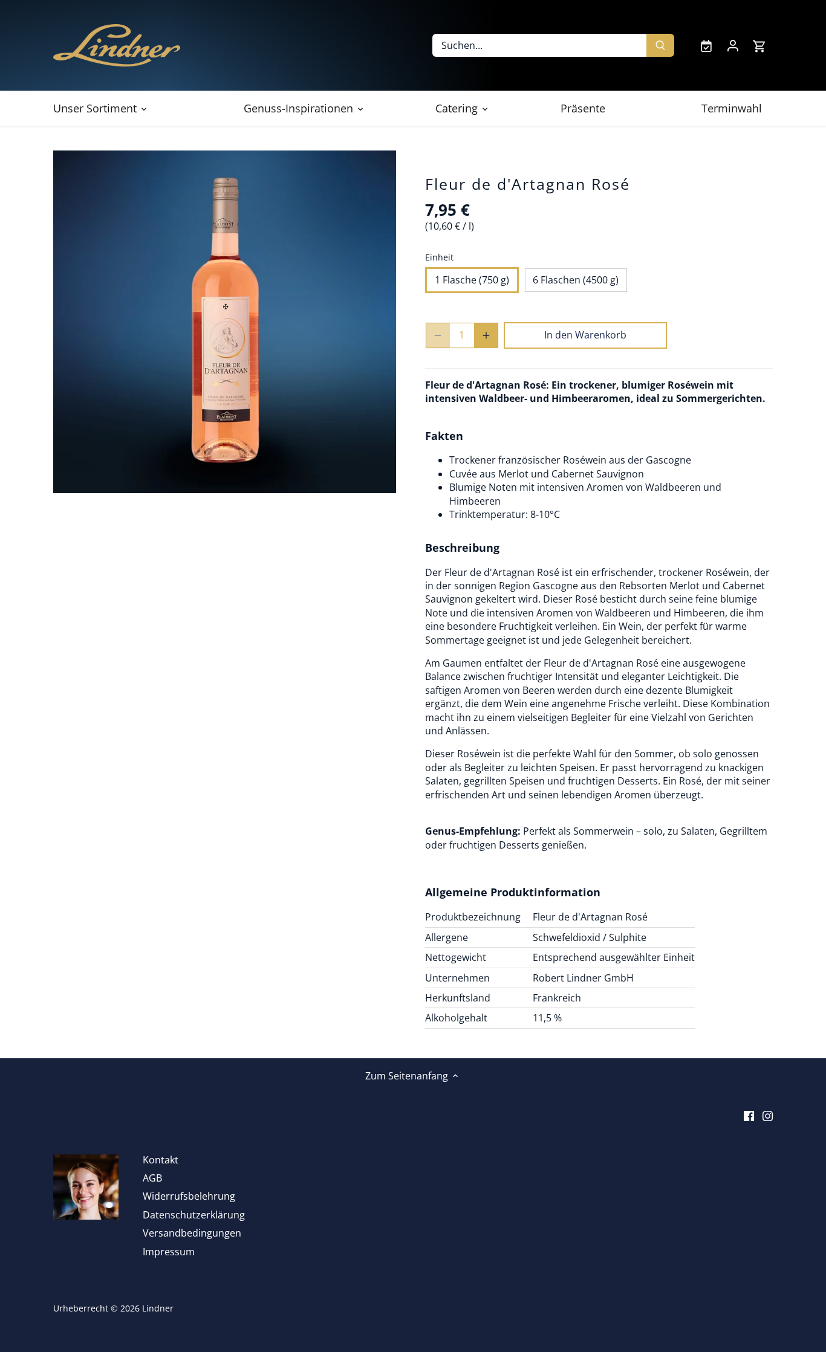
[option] (224, 321)
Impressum (169, 1251)
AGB (152, 1178)
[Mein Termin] (706, 45)
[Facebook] (749, 1114)
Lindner (158, 1308)
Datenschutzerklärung (194, 1214)
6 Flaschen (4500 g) (576, 279)
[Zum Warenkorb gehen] (759, 45)
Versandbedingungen (192, 1233)
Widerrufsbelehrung (189, 1196)
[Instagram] (768, 1114)
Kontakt (160, 1159)
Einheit (439, 257)
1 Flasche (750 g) (472, 279)
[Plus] (486, 335)
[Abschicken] (661, 45)
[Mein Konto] (733, 45)
